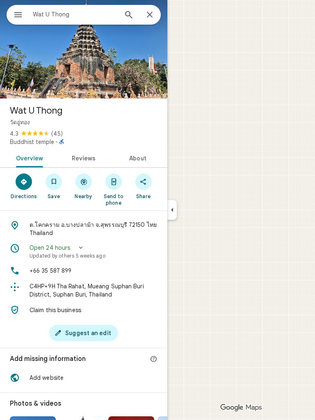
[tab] (28, 157)
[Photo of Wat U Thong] (83, 49)
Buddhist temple (32, 142)
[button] (83, 251)
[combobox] (75, 14)
